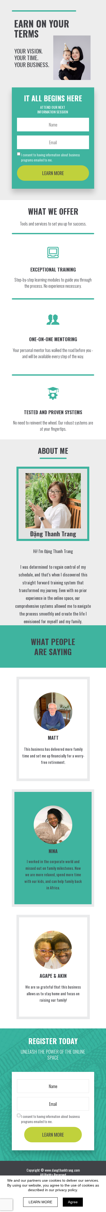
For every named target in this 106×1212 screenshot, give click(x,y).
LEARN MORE (53, 173)
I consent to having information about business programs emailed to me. (50, 157)
